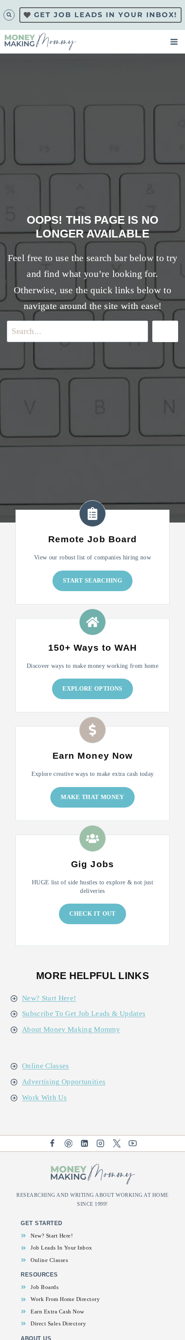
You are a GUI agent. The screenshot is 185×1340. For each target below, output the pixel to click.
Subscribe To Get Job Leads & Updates (83, 1014)
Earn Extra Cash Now (57, 1311)
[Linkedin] (84, 1143)
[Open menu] (176, 41)
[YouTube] (133, 1143)
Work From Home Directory (65, 1299)
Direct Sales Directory (58, 1323)
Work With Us (44, 1098)
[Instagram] (100, 1143)
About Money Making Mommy (71, 1029)
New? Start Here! (49, 998)
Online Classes (45, 1066)
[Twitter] (116, 1143)
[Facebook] (52, 1143)
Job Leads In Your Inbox (61, 1247)
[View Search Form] (9, 15)
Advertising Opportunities (64, 1082)
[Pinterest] (68, 1143)
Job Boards (45, 1287)
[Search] (165, 331)
